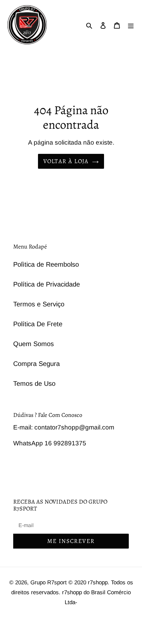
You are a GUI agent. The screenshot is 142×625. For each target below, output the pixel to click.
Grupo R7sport (49, 582)
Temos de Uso (34, 383)
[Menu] (131, 25)
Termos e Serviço (38, 304)
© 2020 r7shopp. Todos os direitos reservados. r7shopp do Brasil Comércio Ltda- (72, 592)
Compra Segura (36, 363)
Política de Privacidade (46, 284)
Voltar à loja (66, 161)
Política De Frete (37, 324)
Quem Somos (33, 343)
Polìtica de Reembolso (46, 264)
